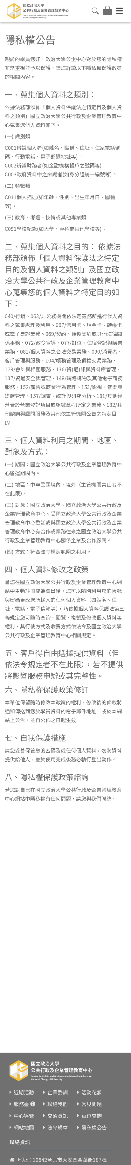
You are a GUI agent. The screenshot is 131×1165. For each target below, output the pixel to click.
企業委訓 (57, 1092)
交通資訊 (57, 1115)
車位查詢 (91, 1115)
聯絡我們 (57, 1104)
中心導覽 (24, 1115)
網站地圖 (24, 1127)
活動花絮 (91, 1092)
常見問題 (91, 1104)
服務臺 (21, 1104)
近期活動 (24, 1092)
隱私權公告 (94, 1127)
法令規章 (57, 1127)
